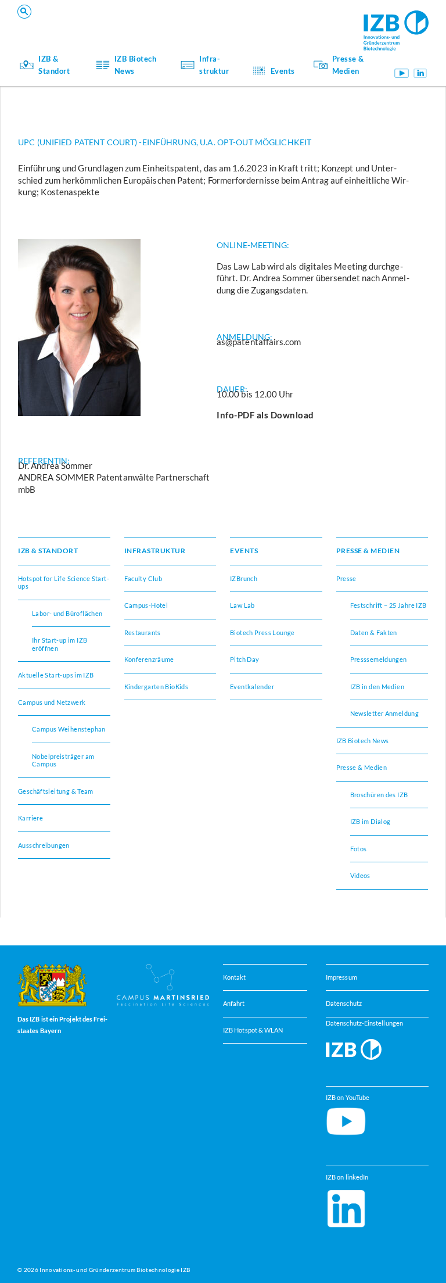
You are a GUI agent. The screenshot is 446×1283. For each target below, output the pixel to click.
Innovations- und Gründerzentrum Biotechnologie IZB (114, 1269)
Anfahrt (234, 1003)
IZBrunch (103, 23)
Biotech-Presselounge (295, 23)
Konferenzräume (115, 23)
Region (269, 23)
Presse (346, 578)
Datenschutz (344, 1003)
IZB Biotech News (135, 64)
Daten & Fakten (373, 632)
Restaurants (142, 632)
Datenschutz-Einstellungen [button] (364, 1023)
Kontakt (234, 977)
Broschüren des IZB (379, 794)
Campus (100, 23)
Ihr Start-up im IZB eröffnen (134, 23)
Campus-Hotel (282, 23)
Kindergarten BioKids (156, 686)
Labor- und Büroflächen (67, 613)
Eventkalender (252, 686)
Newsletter (105, 23)
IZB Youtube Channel (402, 73)
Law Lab (242, 605)
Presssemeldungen (378, 659)
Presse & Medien (348, 64)
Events (283, 71)
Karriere (30, 818)
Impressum (341, 977)
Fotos (358, 848)
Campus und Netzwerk (296, 23)
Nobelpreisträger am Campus (63, 760)
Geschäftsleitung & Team (55, 791)
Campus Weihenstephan (69, 729)
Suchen (199, 27)
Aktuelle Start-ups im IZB (56, 675)
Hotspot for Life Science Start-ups (63, 582)
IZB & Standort (54, 64)
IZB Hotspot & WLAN (253, 1030)
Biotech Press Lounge (262, 632)
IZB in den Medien (377, 686)
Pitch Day (244, 659)
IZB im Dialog (280, 23)
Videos (360, 875)
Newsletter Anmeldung (384, 713)
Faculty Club (143, 578)
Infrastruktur (214, 64)
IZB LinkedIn (420, 73)
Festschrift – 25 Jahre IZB (388, 605)
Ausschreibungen (44, 845)
